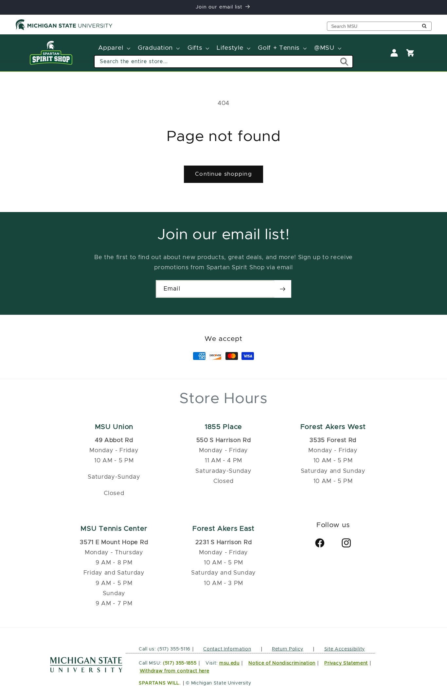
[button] (114, 48)
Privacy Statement (346, 663)
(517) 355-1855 (180, 663)
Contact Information (227, 649)
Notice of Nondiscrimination (281, 663)
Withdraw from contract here (174, 671)
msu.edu (229, 663)
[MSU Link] (86, 670)
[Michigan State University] (64, 29)
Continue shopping (223, 174)
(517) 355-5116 (173, 649)
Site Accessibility (344, 649)
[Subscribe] (282, 289)
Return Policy (287, 649)
